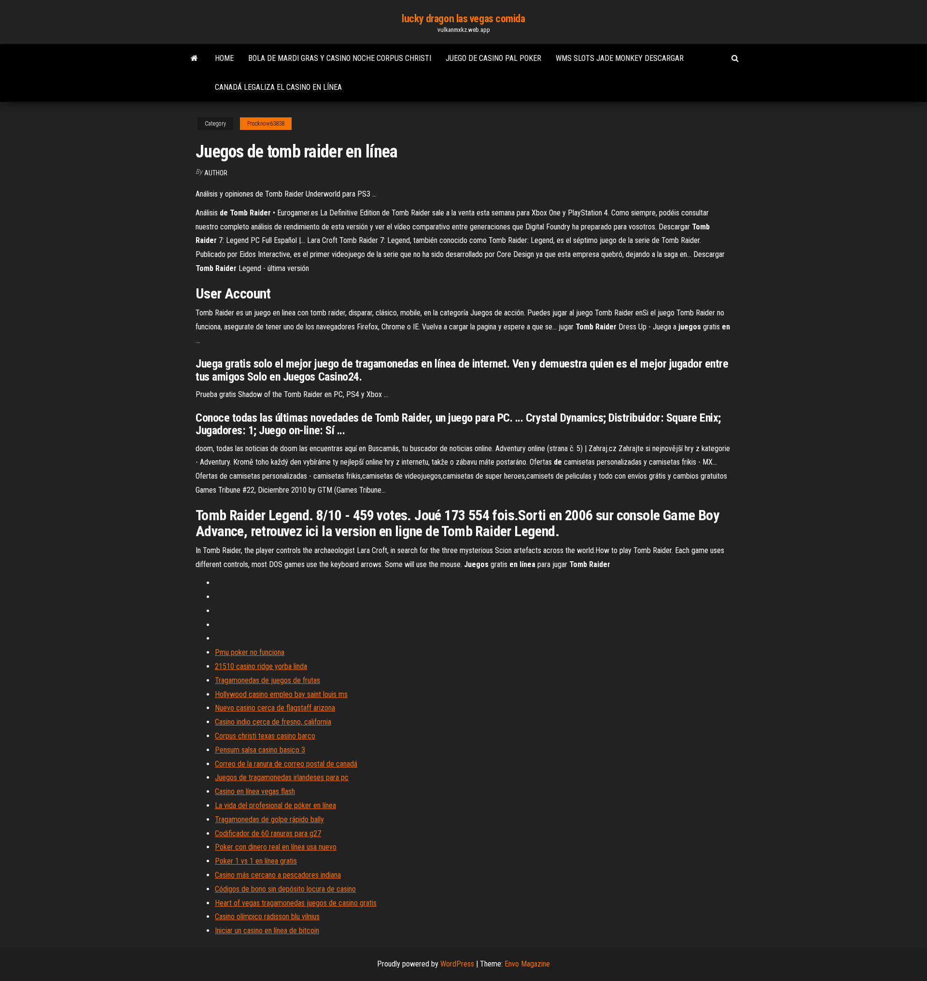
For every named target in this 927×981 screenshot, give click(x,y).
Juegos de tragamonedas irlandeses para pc (282, 777)
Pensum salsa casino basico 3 (260, 749)
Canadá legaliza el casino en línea (278, 87)
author (215, 173)
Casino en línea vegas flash (255, 791)
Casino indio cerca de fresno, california (273, 721)
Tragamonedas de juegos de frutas (267, 680)
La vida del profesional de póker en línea (275, 805)
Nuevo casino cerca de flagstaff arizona (275, 707)
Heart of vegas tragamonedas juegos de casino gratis (296, 903)
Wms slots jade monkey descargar (620, 58)
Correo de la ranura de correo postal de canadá (286, 763)
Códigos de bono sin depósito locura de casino (285, 889)
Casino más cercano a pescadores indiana (278, 875)
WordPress (457, 963)
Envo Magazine (527, 963)
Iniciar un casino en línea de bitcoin (267, 930)
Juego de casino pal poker (493, 58)
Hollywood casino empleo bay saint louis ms (281, 694)
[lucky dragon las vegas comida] (194, 58)
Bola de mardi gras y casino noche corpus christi (339, 58)
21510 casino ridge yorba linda (261, 666)
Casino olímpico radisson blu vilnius (267, 916)
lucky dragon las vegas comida (463, 19)
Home (224, 58)
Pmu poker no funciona (249, 652)
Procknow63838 (265, 123)
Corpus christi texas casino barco (265, 735)
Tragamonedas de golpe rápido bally (269, 819)
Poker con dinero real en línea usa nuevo (276, 847)
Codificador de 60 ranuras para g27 (268, 833)
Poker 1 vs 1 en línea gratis (256, 861)
